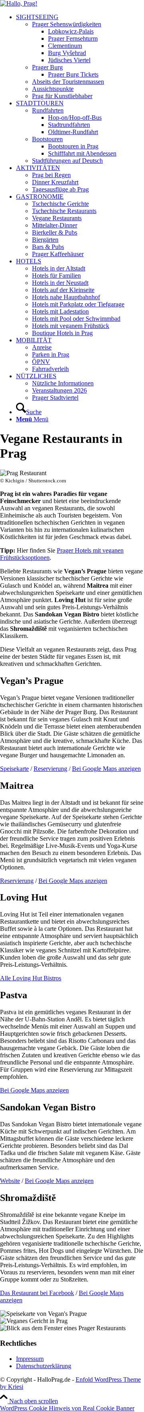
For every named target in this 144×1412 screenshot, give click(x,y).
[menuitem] (80, 57)
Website (10, 1180)
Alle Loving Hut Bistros (30, 978)
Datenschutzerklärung (43, 1366)
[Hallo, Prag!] (18, 3)
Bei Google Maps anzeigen (106, 768)
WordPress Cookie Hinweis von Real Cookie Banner (67, 1408)
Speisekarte (14, 768)
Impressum (30, 1358)
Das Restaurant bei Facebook (37, 1293)
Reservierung (50, 768)
